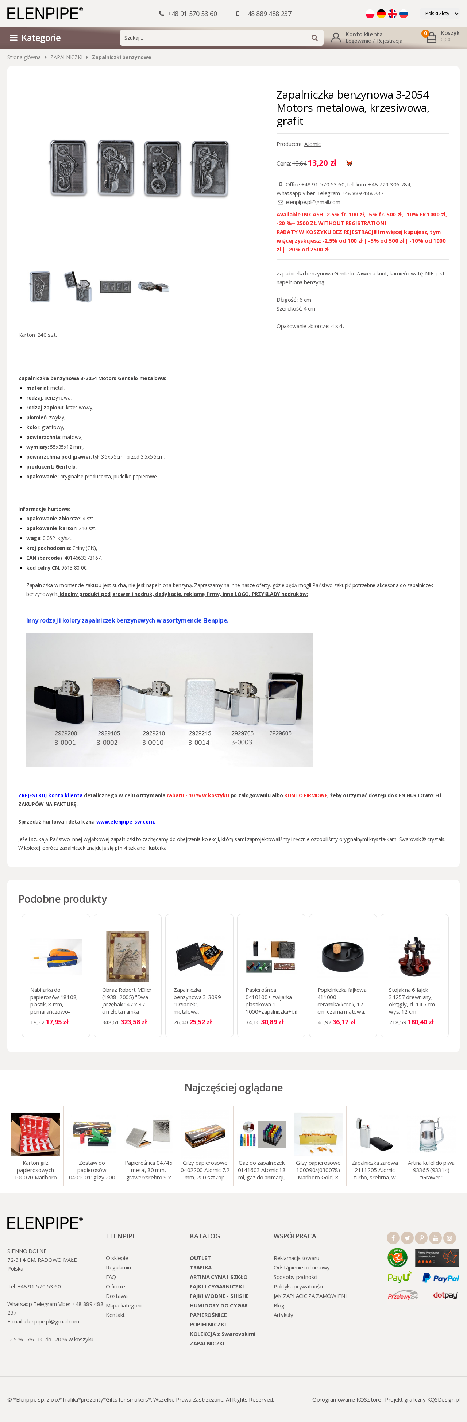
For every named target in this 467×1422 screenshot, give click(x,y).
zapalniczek (72, 847)
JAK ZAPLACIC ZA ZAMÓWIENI (310, 1295)
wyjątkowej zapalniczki (109, 839)
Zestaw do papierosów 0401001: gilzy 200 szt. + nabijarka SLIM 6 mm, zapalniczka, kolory (92, 1170)
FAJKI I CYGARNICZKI (217, 1286)
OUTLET (200, 1257)
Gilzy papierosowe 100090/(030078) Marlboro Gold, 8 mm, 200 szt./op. (318, 1170)
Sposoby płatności (295, 1276)
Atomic (312, 143)
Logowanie (358, 40)
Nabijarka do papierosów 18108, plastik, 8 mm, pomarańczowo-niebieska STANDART (56, 1004)
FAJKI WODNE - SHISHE (219, 1295)
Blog (279, 1305)
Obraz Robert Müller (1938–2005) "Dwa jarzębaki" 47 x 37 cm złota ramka (127, 1000)
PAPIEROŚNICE (208, 1314)
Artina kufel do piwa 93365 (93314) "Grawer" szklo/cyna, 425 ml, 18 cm (431, 1170)
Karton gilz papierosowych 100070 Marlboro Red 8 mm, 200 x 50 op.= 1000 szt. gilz (35, 1170)
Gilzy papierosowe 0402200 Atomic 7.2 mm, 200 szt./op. (205, 1170)
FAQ (111, 1276)
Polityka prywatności (298, 1286)
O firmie (115, 1286)
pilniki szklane (130, 847)
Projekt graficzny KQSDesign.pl (422, 1399)
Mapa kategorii (124, 1305)
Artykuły (283, 1314)
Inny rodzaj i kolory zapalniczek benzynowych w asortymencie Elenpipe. (127, 620)
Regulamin (118, 1267)
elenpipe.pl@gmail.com (313, 201)
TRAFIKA (201, 1267)
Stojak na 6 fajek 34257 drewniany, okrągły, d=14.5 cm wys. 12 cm (412, 1000)
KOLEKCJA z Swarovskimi (222, 1333)
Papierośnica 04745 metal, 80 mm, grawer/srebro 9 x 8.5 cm (149, 1170)
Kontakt (115, 1314)
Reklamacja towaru (296, 1257)
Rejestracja (389, 40)
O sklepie (117, 1257)
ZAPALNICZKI (66, 57)
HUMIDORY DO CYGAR (219, 1305)
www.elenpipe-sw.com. (125, 821)
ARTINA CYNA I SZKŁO (218, 1276)
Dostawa (117, 1295)
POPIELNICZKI (208, 1324)
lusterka (158, 847)
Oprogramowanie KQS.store (346, 1399)
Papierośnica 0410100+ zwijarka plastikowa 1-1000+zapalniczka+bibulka (277, 1000)
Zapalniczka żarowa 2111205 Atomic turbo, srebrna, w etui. (375, 1170)
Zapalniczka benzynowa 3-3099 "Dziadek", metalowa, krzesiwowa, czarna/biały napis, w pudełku (199, 1011)
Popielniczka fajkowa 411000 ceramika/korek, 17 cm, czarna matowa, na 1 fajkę (342, 1004)
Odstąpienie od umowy (302, 1267)
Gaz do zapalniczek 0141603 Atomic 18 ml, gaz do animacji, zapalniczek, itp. (262, 1170)
